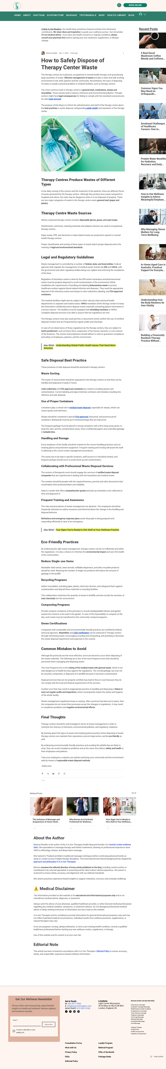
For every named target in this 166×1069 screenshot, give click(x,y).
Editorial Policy (102, 951)
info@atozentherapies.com (79, 1006)
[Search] (119, 5)
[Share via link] (59, 773)
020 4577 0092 (74, 1003)
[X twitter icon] (66, 1011)
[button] (55, 15)
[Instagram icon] (78, 1011)
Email (15, 1020)
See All (134, 793)
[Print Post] (64, 773)
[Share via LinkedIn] (53, 773)
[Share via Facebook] (42, 773)
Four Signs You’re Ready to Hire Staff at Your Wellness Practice (118, 820)
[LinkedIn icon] (74, 1011)
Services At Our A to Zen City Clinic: (143, 1001)
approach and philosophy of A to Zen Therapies (55, 861)
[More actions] (123, 53)
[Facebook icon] (70, 1011)
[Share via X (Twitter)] (48, 773)
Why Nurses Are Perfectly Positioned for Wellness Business (81, 820)
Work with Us (70, 1047)
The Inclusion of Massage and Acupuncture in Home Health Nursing (46, 820)
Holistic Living (46, 766)
